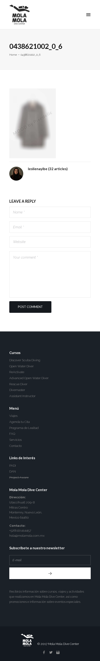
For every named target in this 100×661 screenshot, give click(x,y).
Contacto (15, 446)
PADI (12, 465)
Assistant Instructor (22, 396)
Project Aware (19, 477)
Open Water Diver (21, 366)
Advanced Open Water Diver (29, 378)
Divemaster (17, 390)
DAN (12, 471)
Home (13, 54)
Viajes (13, 416)
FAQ (12, 433)
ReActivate (16, 372)
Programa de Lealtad (24, 428)
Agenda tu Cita (19, 422)
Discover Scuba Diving (24, 360)
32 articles (58, 169)
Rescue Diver (18, 384)
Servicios (15, 440)
